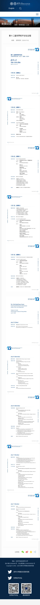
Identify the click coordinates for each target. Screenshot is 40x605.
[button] (20, 8)
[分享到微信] (23, 552)
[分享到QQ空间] (31, 552)
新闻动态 (22, 25)
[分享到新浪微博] (27, 552)
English (11, 8)
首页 (15, 25)
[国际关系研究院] (20, 3)
